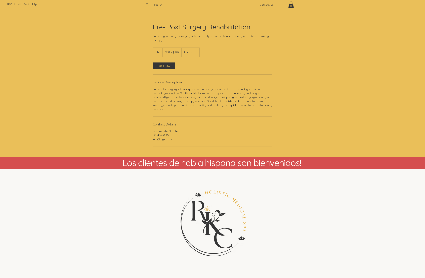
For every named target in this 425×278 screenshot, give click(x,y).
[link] (164, 65)
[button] (291, 4)
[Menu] (413, 4)
